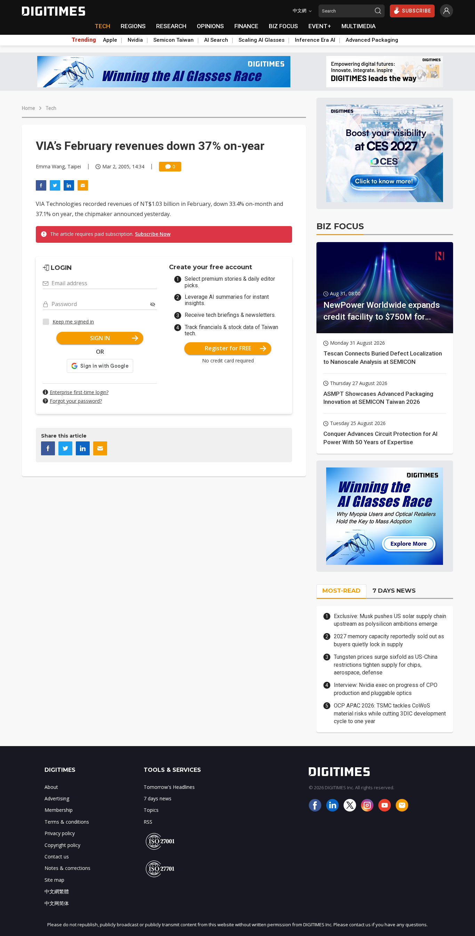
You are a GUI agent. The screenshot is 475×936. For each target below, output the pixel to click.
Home (28, 108)
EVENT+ (319, 26)
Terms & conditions (67, 821)
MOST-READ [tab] (341, 590)
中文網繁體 (57, 891)
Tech (51, 108)
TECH (102, 26)
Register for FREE (228, 348)
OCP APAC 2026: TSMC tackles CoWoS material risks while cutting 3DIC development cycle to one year (390, 713)
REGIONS (133, 26)
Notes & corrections (67, 868)
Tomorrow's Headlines (169, 787)
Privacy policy (60, 833)
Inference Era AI (315, 40)
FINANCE (246, 26)
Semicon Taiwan (173, 40)
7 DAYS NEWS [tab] (394, 590)
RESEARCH (171, 26)
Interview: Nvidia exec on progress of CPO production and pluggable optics (385, 689)
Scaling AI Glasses (261, 40)
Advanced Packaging (372, 40)
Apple (110, 40)
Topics (151, 810)
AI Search (216, 40)
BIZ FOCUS (283, 26)
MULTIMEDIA (358, 26)
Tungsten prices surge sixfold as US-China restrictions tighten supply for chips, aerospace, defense (385, 665)
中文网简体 (57, 903)
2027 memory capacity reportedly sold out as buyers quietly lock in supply (389, 640)
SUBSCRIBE (416, 11)
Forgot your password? (76, 401)
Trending (84, 40)
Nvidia (135, 40)
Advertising (57, 798)
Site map (54, 880)
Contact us (57, 856)
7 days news (157, 798)
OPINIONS (210, 26)
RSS (148, 821)
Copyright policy (62, 845)
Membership (59, 810)
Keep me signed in (73, 321)
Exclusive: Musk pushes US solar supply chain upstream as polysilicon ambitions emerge (390, 620)
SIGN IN (100, 338)
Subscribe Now (152, 234)
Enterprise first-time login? (79, 392)
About (51, 787)
